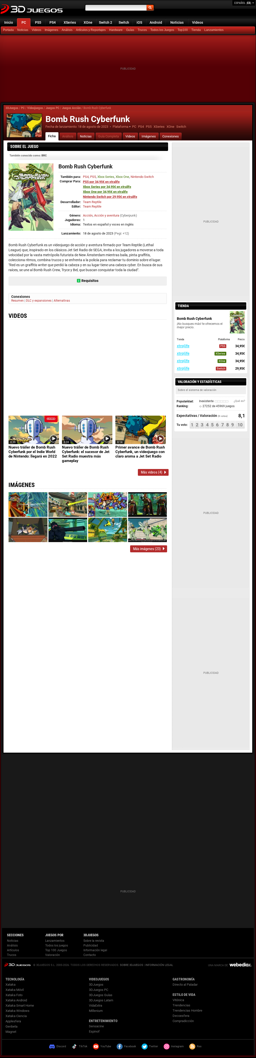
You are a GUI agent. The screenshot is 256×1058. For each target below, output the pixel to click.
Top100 (183, 30)
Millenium (96, 1011)
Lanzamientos (214, 30)
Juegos (17, 964)
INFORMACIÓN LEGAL (159, 965)
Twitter (153, 1046)
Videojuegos (35, 108)
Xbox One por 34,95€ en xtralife (105, 192)
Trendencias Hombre (187, 1010)
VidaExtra (95, 1005)
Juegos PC (52, 108)
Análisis (67, 30)
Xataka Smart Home (19, 1005)
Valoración (52, 955)
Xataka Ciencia (16, 1016)
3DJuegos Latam (101, 1000)
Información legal (95, 950)
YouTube (105, 1046)
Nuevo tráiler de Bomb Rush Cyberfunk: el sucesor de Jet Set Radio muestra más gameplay (85, 454)
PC (23, 22)
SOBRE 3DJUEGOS (131, 965)
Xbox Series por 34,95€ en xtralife (107, 187)
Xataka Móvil (14, 990)
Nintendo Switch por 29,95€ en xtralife (110, 197)
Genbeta (11, 1026)
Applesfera (13, 1021)
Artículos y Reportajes (91, 30)
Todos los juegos (56, 945)
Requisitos (89, 281)
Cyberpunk (128, 215)
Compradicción (183, 1021)
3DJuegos (11, 108)
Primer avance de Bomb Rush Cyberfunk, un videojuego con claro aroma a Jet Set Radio (140, 452)
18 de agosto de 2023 (93, 126)
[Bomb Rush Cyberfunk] (24, 125)
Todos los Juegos (162, 30)
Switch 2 (105, 22)
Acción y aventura (106, 215)
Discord (61, 1046)
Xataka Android (16, 1000)
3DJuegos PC (98, 990)
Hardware (116, 30)
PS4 (52, 22)
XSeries (70, 22)
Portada (8, 30)
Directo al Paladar (185, 984)
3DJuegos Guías (100, 995)
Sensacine (96, 1026)
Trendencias (181, 1005)
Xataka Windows (17, 1011)
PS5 (38, 22)
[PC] (196, 30)
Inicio (8, 22)
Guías (130, 30)
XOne (88, 22)
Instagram (177, 1046)
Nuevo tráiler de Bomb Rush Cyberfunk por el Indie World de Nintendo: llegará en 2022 (32, 452)
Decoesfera (181, 1016)
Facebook (130, 1046)
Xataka (10, 984)
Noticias (177, 22)
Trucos (142, 30)
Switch (124, 22)
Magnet (10, 1032)
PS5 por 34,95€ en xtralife (101, 182)
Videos (197, 22)
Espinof (94, 1031)
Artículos (13, 950)
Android (156, 22)
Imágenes (51, 30)
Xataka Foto (13, 995)
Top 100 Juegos (56, 950)
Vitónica (178, 1000)
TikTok (83, 1046)
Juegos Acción (71, 108)
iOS (139, 22)
